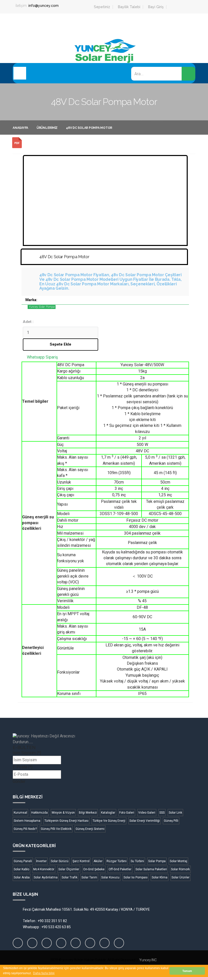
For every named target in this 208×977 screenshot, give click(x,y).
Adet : (28, 321)
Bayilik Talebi (129, 7)
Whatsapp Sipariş (42, 357)
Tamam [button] (187, 970)
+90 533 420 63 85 (56, 927)
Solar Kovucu (110, 877)
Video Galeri (146, 812)
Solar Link (175, 812)
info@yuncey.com (43, 6)
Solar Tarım (89, 877)
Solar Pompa (157, 861)
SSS (162, 812)
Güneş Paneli (23, 861)
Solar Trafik (69, 877)
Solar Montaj (178, 861)
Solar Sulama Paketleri (151, 869)
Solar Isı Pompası (136, 877)
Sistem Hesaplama (27, 821)
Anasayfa (20, 128)
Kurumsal (20, 812)
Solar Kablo (21, 869)
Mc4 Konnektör (43, 869)
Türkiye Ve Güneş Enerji (109, 821)
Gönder (19, 781)
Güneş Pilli (171, 821)
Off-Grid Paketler (120, 869)
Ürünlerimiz (47, 128)
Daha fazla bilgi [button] (44, 973)
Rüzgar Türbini (117, 861)
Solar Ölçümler (68, 869)
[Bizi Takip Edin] (18, 943)
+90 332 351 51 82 (52, 921)
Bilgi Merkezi (88, 812)
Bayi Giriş (156, 7)
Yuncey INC (148, 960)
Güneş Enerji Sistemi (90, 829)
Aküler (98, 861)
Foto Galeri (126, 812)
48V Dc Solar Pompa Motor (89, 128)
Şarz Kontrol (81, 861)
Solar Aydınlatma (46, 877)
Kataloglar (108, 812)
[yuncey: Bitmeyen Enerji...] (104, 59)
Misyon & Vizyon (63, 812)
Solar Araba (22, 877)
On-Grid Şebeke (94, 869)
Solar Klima (159, 877)
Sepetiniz (102, 7)
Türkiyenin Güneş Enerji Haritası (66, 821)
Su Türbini (137, 861)
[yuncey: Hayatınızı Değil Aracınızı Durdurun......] (57, 739)
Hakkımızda (39, 812)
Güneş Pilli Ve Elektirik (56, 829)
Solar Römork (180, 869)
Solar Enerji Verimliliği (144, 821)
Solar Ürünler (180, 877)
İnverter (41, 861)
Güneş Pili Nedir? (25, 829)
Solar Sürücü (59, 861)
